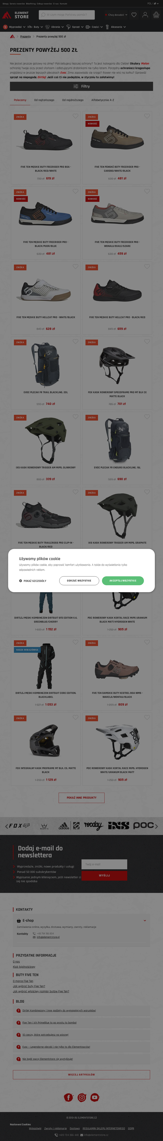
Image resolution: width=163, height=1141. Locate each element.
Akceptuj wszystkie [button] (123, 581)
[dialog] (81, 570)
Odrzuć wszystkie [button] (79, 581)
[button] (32, 581)
